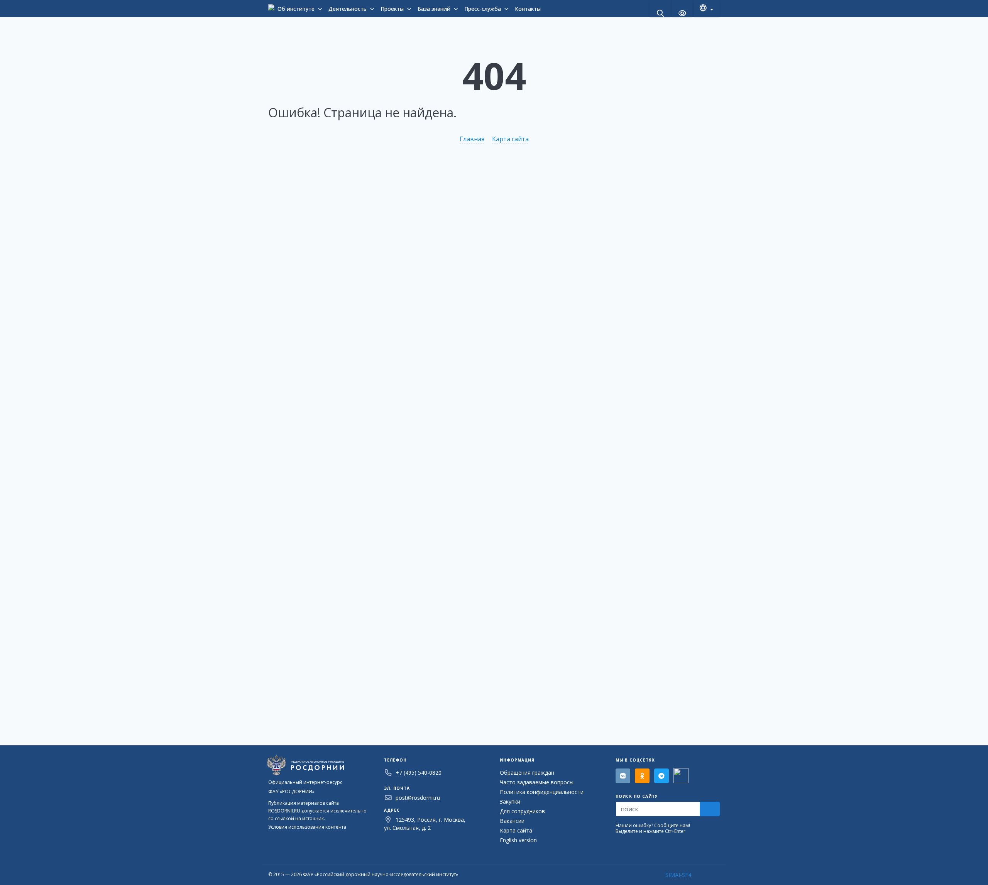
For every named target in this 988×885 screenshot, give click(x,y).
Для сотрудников (522, 811)
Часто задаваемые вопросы (537, 782)
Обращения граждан (527, 772)
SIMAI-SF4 (678, 874)
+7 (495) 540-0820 (419, 772)
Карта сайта (510, 139)
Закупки (510, 801)
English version (518, 840)
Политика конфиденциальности (542, 791)
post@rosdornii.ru (418, 797)
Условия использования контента (307, 827)
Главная (472, 139)
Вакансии (512, 820)
